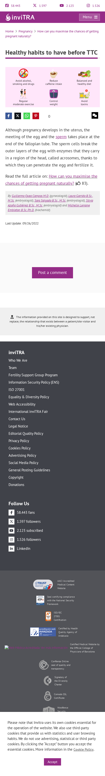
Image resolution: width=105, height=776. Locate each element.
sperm (61, 136)
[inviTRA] (20, 17)
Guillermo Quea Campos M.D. (30, 196)
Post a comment (52, 272)
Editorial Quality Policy (26, 433)
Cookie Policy (84, 749)
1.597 (42, 6)
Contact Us (17, 419)
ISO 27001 (17, 389)
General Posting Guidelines (29, 470)
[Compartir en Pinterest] (35, 116)
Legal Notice (18, 426)
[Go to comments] (95, 115)
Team (13, 367)
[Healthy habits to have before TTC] (52, 87)
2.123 (69, 6)
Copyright (16, 477)
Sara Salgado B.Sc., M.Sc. (50, 200)
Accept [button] (52, 762)
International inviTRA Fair (28, 411)
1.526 (96, 6)
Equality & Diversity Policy (29, 397)
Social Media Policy (23, 463)
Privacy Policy (19, 441)
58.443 (15, 6)
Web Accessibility (22, 404)
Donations (16, 484)
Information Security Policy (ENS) (34, 382)
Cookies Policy (20, 448)
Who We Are (18, 360)
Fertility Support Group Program (33, 375)
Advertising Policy (22, 455)
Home (9, 31)
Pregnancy (25, 31)
